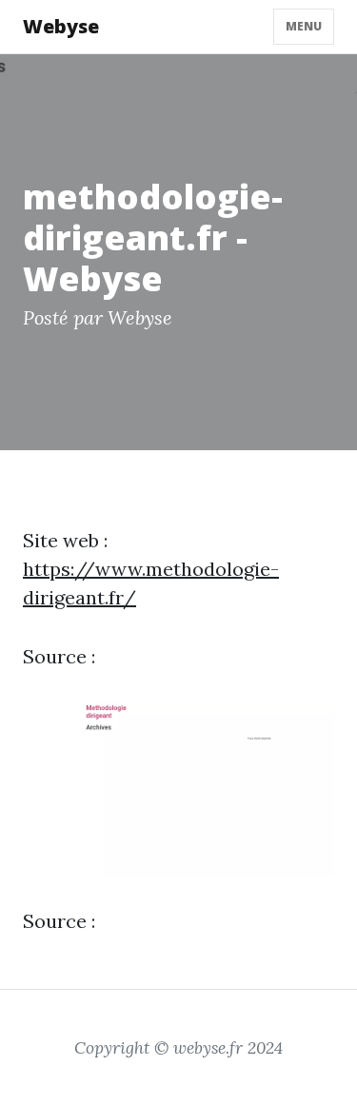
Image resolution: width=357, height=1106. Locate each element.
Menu (304, 26)
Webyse (61, 26)
